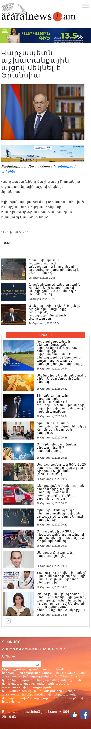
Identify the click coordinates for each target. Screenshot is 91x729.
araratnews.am (12, 687)
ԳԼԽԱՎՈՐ (11, 642)
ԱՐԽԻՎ (8, 656)
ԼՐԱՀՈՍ (45, 335)
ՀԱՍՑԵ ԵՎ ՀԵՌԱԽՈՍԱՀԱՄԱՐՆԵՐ (33, 649)
